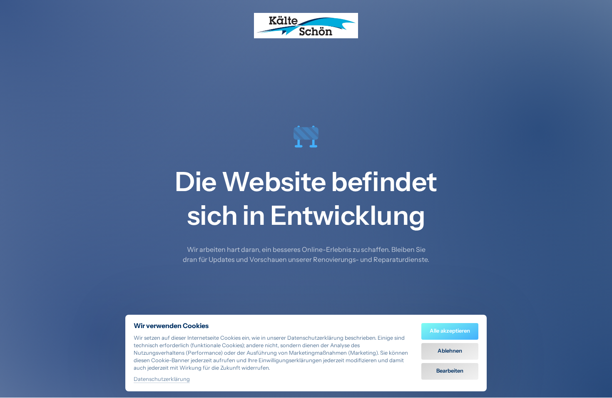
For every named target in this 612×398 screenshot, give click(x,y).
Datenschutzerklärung (162, 379)
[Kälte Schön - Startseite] (306, 25)
